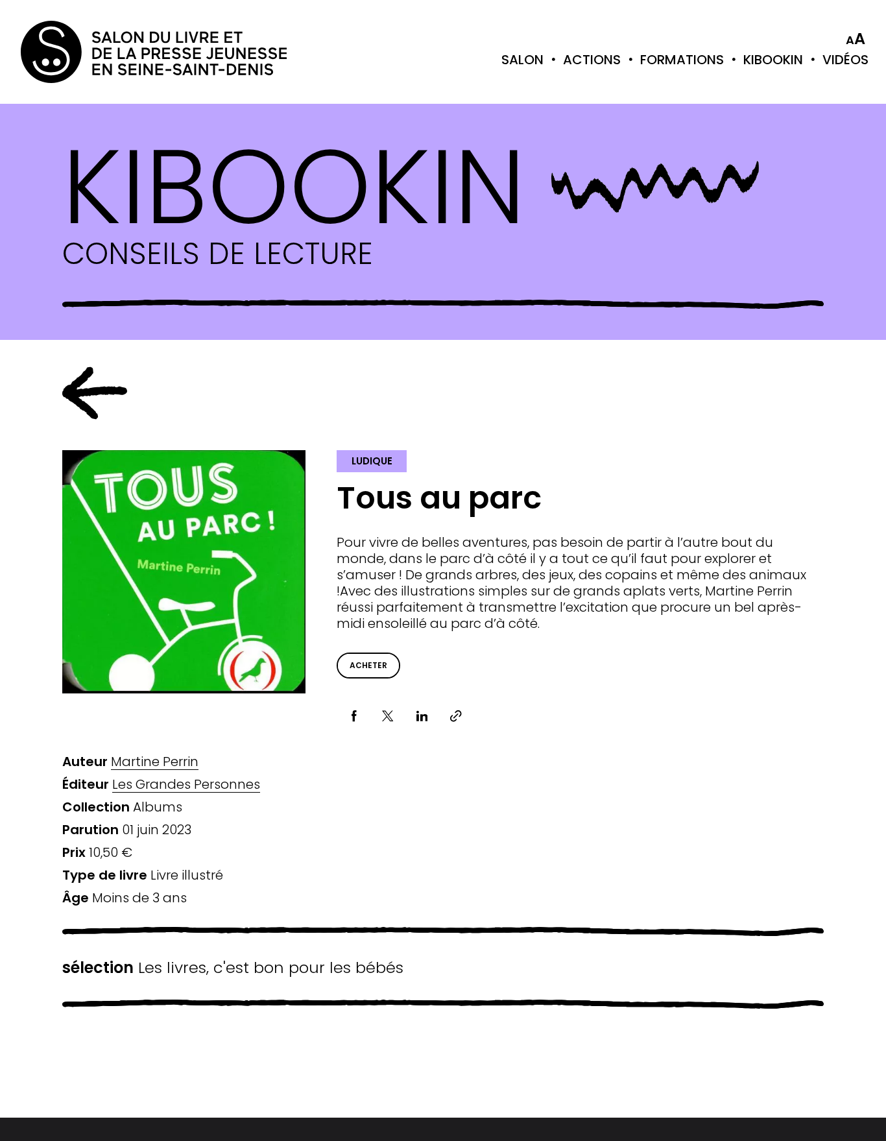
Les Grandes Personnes (186, 784)
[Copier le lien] (456, 716)
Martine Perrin (154, 762)
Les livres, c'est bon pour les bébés (232, 968)
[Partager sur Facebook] (354, 716)
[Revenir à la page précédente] (94, 393)
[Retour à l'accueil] (73, 52)
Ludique (372, 461)
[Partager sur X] (388, 716)
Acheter (368, 665)
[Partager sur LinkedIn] (422, 716)
